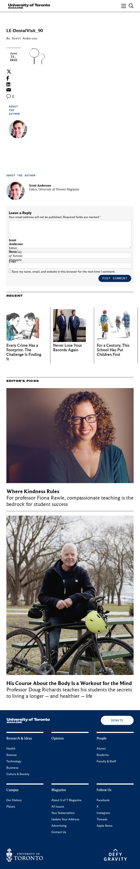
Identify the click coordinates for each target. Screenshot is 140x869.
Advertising (59, 825)
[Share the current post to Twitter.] (8, 71)
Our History (14, 800)
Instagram (103, 813)
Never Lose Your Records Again (67, 348)
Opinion (57, 738)
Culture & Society (17, 774)
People (101, 738)
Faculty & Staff (106, 761)
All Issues (57, 806)
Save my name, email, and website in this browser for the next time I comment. (63, 271)
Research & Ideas (19, 738)
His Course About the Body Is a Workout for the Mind (69, 683)
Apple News (104, 825)
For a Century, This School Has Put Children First (113, 350)
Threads (102, 819)
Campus (12, 790)
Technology (13, 761)
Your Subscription (63, 813)
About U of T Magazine (66, 800)
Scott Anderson (24, 38)
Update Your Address (65, 819)
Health (10, 748)
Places (10, 806)
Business (12, 767)
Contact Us (58, 832)
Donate (117, 720)
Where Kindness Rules (32, 491)
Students (103, 755)
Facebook (103, 800)
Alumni (101, 748)
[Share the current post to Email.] (8, 90)
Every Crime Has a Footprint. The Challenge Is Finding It (23, 352)
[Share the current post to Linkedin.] (8, 84)
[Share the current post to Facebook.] (7, 78)
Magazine (58, 790)
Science (11, 755)
